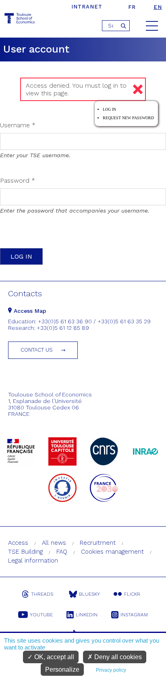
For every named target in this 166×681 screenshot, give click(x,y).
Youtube (41, 615)
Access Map (29, 311)
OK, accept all (53, 657)
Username (17, 125)
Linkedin (87, 615)
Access (18, 542)
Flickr (132, 594)
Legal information (33, 560)
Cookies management (112, 551)
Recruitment (98, 542)
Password (17, 180)
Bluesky (89, 594)
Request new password (128, 118)
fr (132, 7)
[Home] (20, 19)
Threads (42, 594)
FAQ (61, 551)
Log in (109, 109)
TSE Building (25, 551)
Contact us (37, 350)
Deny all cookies (117, 657)
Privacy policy (111, 670)
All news (54, 542)
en (158, 7)
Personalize (62, 669)
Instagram (134, 615)
